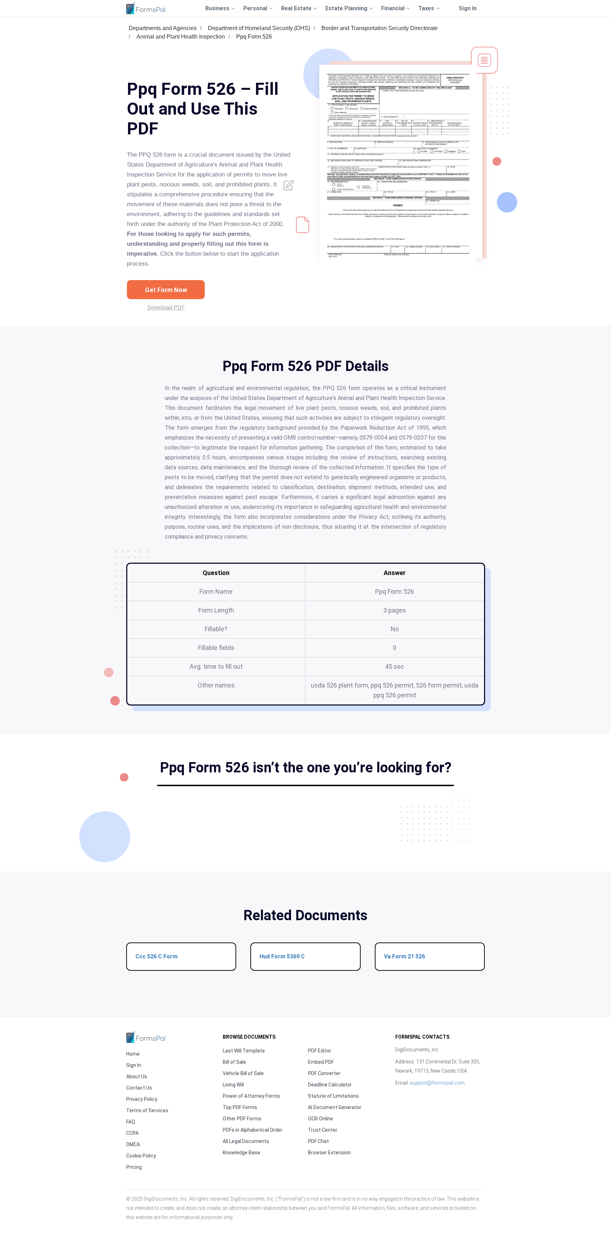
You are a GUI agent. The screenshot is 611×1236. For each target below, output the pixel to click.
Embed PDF (321, 1062)
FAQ (130, 1122)
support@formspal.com (437, 1083)
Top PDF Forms (240, 1107)
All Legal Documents (246, 1141)
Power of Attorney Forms (251, 1096)
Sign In (468, 8)
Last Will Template (244, 1051)
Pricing (134, 1167)
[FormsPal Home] (145, 1037)
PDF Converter (324, 1073)
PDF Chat (318, 1141)
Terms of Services (147, 1110)
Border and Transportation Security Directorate (379, 28)
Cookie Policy (141, 1156)
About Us (136, 1076)
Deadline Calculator (330, 1084)
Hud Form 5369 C (282, 956)
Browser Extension (329, 1152)
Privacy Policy (141, 1099)
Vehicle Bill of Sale (243, 1073)
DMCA (133, 1144)
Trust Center (322, 1130)
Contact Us (139, 1088)
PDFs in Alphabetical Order (253, 1130)
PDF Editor (319, 1051)
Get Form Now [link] (166, 290)
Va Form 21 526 (404, 956)
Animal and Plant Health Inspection (180, 37)
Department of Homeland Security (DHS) (259, 28)
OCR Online (320, 1118)
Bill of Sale (234, 1062)
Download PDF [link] (166, 307)
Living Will (233, 1084)
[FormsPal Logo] (145, 8)
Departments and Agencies (163, 28)
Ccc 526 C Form (156, 956)
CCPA (132, 1133)
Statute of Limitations (333, 1096)
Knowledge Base (241, 1152)
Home (133, 1054)
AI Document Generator (334, 1107)
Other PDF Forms (242, 1118)
